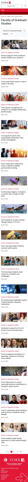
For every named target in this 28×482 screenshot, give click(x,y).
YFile (2, 10)
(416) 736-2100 (4, 471)
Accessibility (3, 477)
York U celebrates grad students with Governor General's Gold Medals (14, 412)
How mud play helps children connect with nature (12, 247)
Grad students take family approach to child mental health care (13, 440)
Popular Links (11, 6)
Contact (2, 469)
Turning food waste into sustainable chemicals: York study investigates (12, 138)
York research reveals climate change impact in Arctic (13, 221)
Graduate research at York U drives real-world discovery (12, 329)
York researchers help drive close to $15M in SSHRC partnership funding (12, 166)
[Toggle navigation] (3, 13)
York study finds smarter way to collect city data (13, 82)
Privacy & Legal (4, 476)
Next (21, 451)
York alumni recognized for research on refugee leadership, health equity (13, 109)
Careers (3, 479)
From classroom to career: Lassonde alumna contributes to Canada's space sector (14, 384)
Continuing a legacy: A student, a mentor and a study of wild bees (13, 194)
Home (2, 16)
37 (17, 451)
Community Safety (5, 475)
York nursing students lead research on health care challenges (11, 274)
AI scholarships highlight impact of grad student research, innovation (14, 302)
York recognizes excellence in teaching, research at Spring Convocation (13, 356)
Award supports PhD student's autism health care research (13, 56)
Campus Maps (4, 472)
